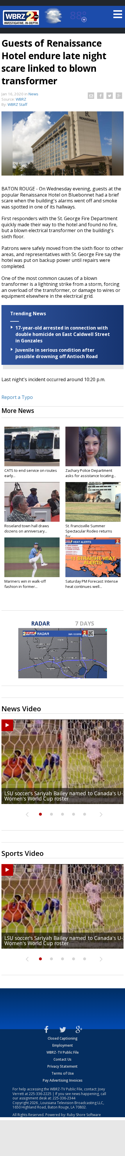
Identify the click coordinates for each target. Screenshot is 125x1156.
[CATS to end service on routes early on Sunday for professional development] (32, 446)
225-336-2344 (64, 1098)
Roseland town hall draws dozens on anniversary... (26, 528)
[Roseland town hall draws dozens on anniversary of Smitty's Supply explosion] (32, 502)
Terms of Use (62, 1073)
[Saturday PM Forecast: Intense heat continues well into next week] (93, 557)
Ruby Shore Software (84, 1114)
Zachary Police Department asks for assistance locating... (90, 473)
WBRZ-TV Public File (63, 1052)
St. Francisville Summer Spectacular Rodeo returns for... (88, 531)
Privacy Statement (62, 1066)
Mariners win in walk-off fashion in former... (25, 584)
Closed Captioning (63, 1038)
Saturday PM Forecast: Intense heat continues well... (91, 584)
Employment (62, 1045)
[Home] (22, 17)
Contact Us (62, 1059)
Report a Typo (17, 397)
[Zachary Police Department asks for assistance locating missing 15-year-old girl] (93, 446)
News (33, 94)
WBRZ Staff (17, 104)
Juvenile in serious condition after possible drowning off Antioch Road (56, 353)
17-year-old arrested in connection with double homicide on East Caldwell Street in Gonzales (62, 334)
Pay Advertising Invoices (63, 1080)
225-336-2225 (40, 1093)
